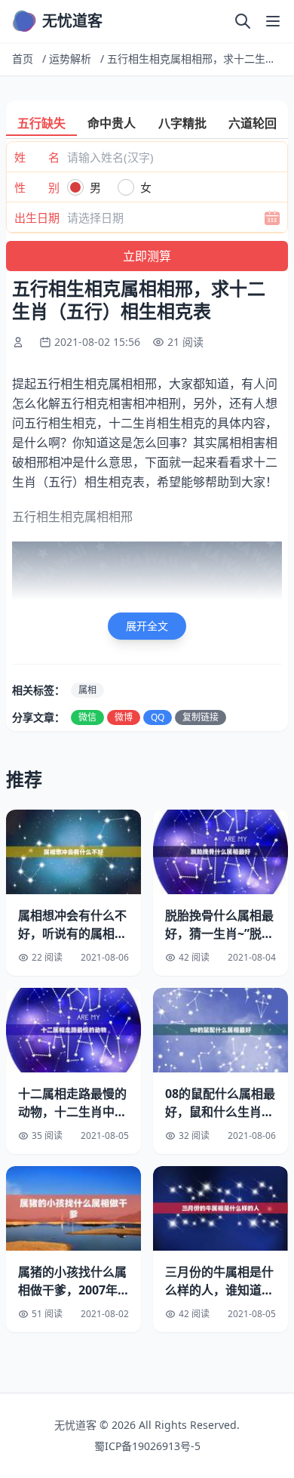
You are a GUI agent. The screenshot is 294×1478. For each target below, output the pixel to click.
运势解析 (70, 58)
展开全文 (147, 626)
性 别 (37, 187)
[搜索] (243, 21)
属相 (87, 689)
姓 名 (37, 157)
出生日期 (37, 217)
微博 (124, 717)
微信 (87, 717)
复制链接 (200, 717)
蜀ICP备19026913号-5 (147, 1446)
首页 (22, 58)
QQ (157, 717)
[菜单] (273, 21)
